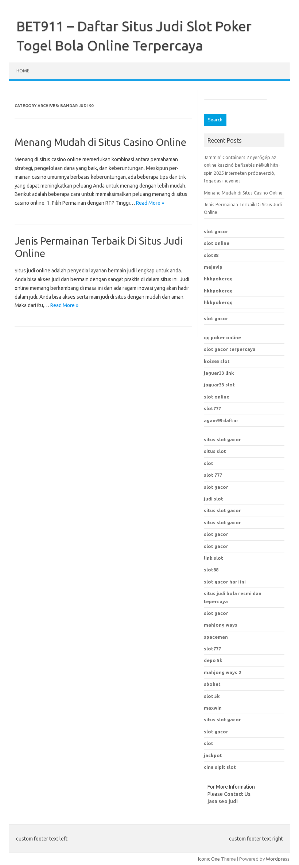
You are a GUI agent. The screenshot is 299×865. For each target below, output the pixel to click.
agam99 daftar (221, 420)
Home (23, 70)
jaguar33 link (219, 372)
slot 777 (213, 474)
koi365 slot (217, 361)
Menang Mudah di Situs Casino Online (100, 142)
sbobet (212, 684)
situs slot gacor (222, 439)
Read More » (150, 203)
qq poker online (222, 337)
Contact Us (237, 794)
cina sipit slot (220, 767)
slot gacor (216, 231)
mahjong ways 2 (222, 672)
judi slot (213, 498)
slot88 (211, 255)
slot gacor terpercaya (230, 349)
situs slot (215, 451)
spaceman (216, 636)
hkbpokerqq (218, 278)
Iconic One (209, 858)
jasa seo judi (222, 801)
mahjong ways (220, 624)
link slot (213, 557)
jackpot (213, 755)
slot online (216, 243)
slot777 (212, 408)
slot (208, 463)
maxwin (213, 707)
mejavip (213, 266)
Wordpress (278, 858)
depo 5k (213, 660)
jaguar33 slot (219, 384)
